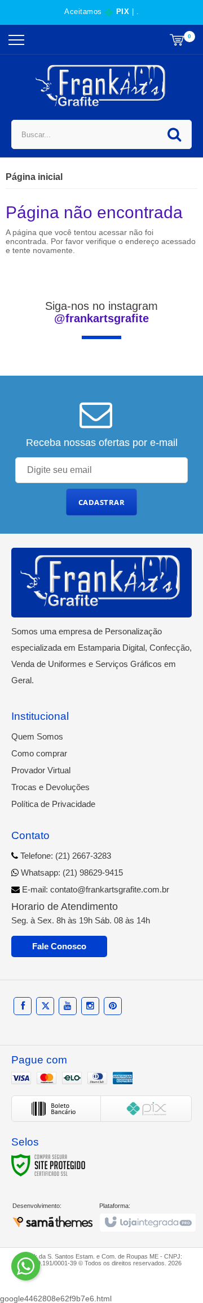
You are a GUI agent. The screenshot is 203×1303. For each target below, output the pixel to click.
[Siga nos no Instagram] (90, 1006)
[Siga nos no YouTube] (67, 1006)
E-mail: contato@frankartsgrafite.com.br (94, 889)
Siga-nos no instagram (101, 312)
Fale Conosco (59, 946)
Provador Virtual (40, 770)
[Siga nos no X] (45, 1006)
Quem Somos (37, 736)
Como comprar (39, 753)
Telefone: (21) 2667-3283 (64, 855)
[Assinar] (102, 502)
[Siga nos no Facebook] (22, 1006)
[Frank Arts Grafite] (101, 86)
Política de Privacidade (53, 804)
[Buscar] (174, 134)
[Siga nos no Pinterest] (113, 1006)
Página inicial (34, 177)
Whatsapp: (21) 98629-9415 (71, 872)
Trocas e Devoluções (50, 787)
